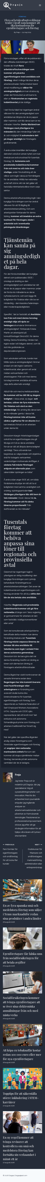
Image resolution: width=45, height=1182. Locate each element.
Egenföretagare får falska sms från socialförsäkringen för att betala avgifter (22, 958)
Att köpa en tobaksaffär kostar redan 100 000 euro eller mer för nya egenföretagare (22, 1054)
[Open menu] (40, 5)
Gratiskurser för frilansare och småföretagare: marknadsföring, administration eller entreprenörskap (33, 856)
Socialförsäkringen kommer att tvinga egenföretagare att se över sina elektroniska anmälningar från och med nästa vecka (21, 1006)
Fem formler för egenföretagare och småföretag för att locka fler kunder (10, 854)
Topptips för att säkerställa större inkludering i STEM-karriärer (21, 1098)
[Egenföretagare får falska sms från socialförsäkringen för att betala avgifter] (22, 938)
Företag (22, 16)
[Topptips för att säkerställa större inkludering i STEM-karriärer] (22, 1078)
